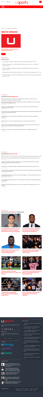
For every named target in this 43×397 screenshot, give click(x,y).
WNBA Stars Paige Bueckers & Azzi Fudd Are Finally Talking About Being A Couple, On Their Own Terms (31, 350)
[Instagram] (6, 2)
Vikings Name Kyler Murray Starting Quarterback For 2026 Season (13, 382)
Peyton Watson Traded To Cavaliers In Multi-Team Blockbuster (15, 61)
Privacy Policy (18, 388)
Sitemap (31, 388)
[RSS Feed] (12, 329)
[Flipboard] (9, 2)
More (3, 54)
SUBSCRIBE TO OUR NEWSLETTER (7, 338)
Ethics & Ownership (19, 390)
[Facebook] (2, 2)
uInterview (26, 390)
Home (2, 28)
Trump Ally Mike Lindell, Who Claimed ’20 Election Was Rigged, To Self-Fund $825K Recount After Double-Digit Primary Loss (21, 175)
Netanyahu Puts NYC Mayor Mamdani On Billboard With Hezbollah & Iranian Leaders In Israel (20, 166)
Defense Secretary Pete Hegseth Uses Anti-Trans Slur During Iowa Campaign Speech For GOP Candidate (20, 185)
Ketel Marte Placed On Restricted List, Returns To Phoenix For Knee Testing (18, 72)
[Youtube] (8, 2)
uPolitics (30, 390)
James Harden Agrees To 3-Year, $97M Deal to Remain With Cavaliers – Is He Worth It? (20, 64)
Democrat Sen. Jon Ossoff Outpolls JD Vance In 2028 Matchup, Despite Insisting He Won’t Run (20, 157)
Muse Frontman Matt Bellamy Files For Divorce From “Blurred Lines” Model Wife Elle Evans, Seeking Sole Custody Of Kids (19, 107)
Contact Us (36, 388)
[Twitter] (4, 2)
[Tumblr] (8, 329)
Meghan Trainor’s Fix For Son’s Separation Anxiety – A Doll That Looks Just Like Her (18, 121)
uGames (34, 390)
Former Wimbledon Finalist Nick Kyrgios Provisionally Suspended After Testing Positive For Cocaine (31, 342)
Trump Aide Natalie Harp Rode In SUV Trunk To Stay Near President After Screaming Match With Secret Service (21, 180)
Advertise (27, 388)
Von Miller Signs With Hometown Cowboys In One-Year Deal (12, 373)
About (23, 388)
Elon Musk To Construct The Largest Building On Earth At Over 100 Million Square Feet (19, 129)
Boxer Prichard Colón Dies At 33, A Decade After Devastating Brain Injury (12, 378)
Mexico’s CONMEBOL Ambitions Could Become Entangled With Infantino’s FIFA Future (20, 68)
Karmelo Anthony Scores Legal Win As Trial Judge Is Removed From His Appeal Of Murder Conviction (19, 117)
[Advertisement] (21, 19)
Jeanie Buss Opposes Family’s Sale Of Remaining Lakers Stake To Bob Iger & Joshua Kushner (21, 74)
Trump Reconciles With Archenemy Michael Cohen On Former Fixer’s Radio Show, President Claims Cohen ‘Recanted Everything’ (21, 171)
